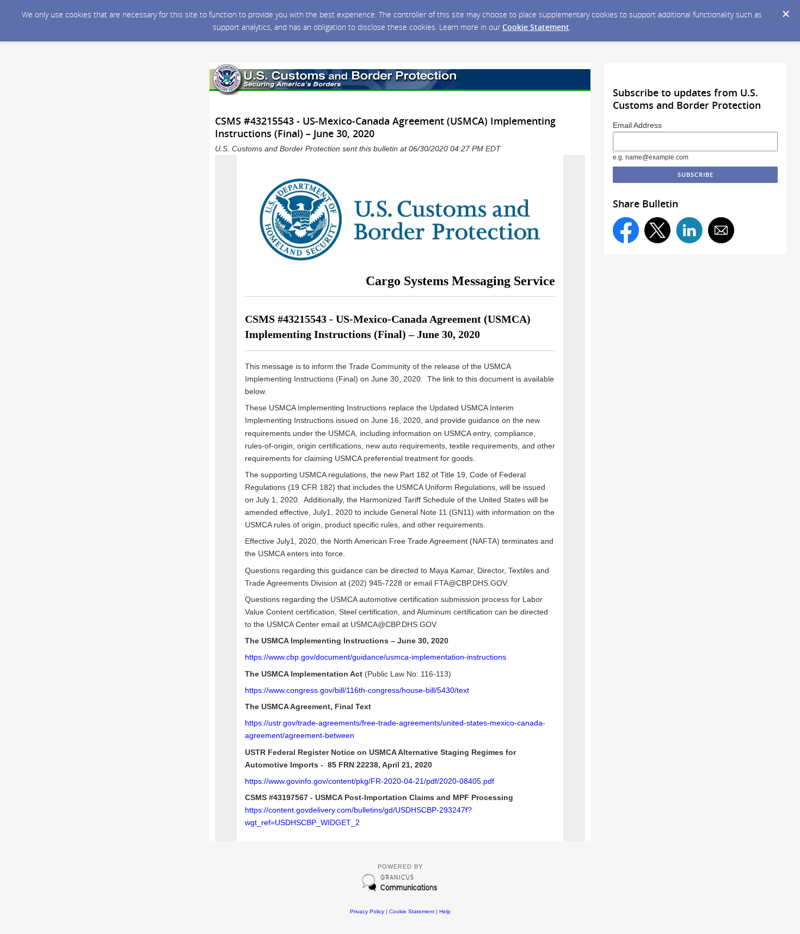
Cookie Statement (535, 27)
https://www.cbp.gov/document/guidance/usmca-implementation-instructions (376, 657)
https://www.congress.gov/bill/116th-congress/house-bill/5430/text (357, 690)
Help (445, 911)
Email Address (637, 125)
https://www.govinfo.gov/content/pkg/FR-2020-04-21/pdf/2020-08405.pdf (369, 781)
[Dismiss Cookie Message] (786, 14)
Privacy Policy (367, 911)
